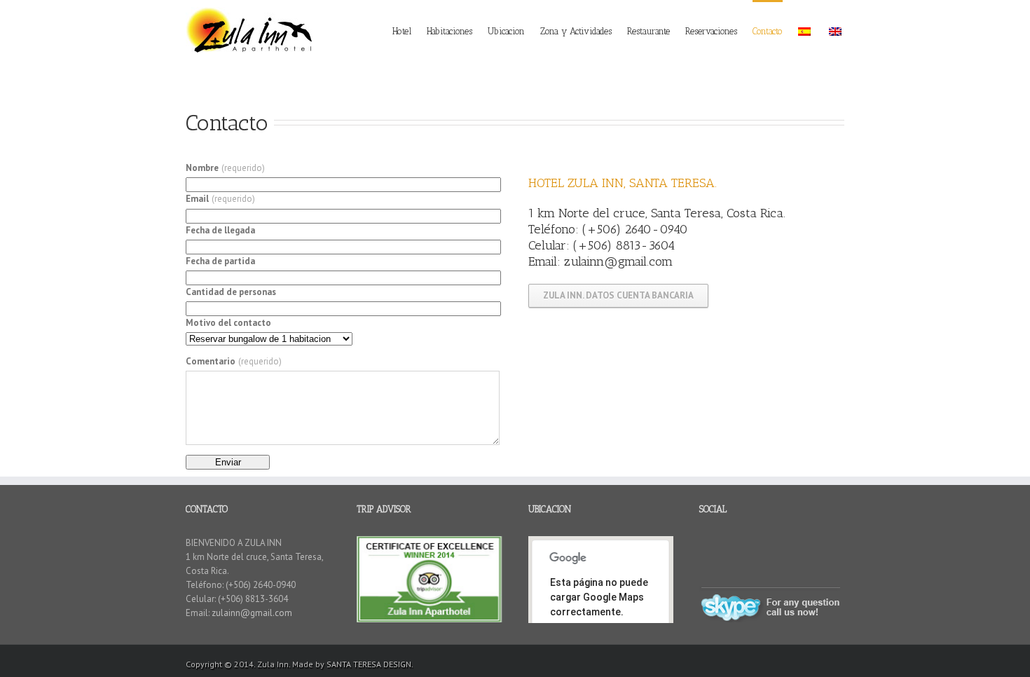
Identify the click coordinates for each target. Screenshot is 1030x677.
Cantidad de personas (231, 292)
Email (220, 199)
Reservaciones (711, 31)
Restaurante (648, 31)
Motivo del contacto (228, 323)
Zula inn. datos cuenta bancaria (618, 295)
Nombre (225, 168)
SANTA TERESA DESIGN (369, 664)
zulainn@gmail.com (618, 261)
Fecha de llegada (220, 230)
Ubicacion (506, 31)
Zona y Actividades (576, 31)
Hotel (401, 31)
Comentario (234, 361)
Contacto (768, 31)
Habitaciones (449, 31)
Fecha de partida (220, 261)
